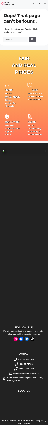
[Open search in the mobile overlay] (39, 4)
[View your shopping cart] (34, 3)
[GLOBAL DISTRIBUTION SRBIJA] (8, 3)
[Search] (32, 39)
